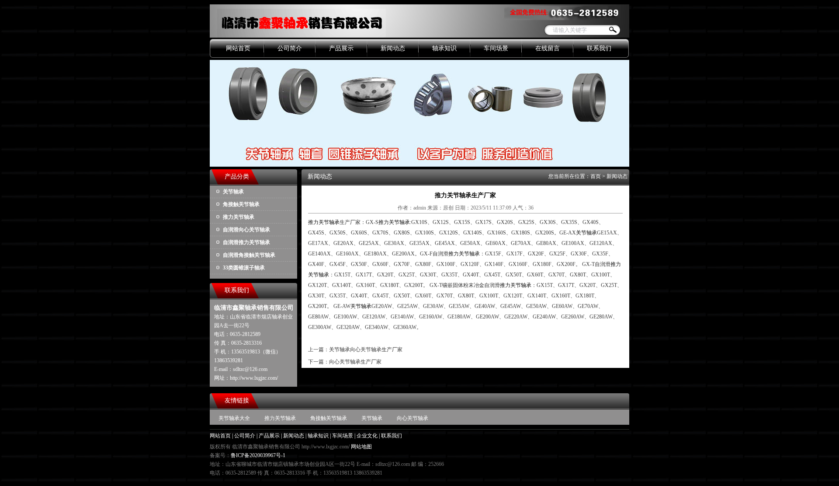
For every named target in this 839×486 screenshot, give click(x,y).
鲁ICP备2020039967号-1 (258, 455)
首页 (595, 176)
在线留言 (547, 48)
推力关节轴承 (238, 217)
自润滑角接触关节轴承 (249, 255)
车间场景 (496, 48)
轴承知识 (444, 48)
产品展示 (341, 48)
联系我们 (599, 48)
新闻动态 (393, 48)
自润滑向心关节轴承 (246, 230)
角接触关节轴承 (241, 204)
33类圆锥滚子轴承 (244, 268)
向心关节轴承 (412, 418)
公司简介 (289, 48)
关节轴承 (233, 192)
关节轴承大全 (234, 418)
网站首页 (238, 48)
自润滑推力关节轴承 (246, 242)
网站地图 (361, 447)
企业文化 (367, 436)
